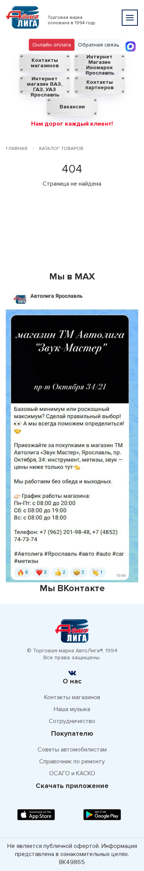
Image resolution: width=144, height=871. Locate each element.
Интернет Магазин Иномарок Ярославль (99, 63)
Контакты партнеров (99, 85)
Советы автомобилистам (72, 749)
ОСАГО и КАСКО (72, 773)
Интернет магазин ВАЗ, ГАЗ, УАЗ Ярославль (44, 85)
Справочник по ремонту (72, 761)
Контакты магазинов (45, 63)
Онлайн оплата (51, 45)
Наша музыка (72, 709)
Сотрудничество (72, 721)
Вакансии (72, 106)
